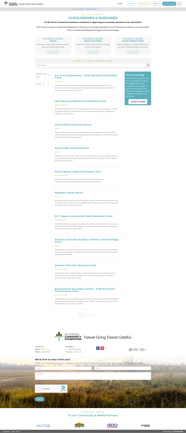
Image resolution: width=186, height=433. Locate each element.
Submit (39, 399)
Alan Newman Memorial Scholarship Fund (81, 101)
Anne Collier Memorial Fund (72, 148)
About (156, 4)
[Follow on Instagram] (102, 348)
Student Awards (91, 9)
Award (57, 128)
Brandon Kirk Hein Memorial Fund (75, 265)
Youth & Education (60, 220)
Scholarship (58, 81)
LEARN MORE (53, 52)
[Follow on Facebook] (98, 348)
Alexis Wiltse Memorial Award (73, 124)
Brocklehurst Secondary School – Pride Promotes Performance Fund (85, 290)
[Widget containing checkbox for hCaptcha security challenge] (51, 389)
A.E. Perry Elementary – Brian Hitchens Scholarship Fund (86, 76)
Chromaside (178, 431)
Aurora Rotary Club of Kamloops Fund (78, 171)
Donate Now (169, 4)
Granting (143, 4)
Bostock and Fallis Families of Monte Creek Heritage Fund (86, 240)
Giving (131, 4)
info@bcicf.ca (44, 349)
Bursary (57, 105)
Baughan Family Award (69, 192)
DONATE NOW (138, 101)
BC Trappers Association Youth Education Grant (83, 216)
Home (120, 4)
